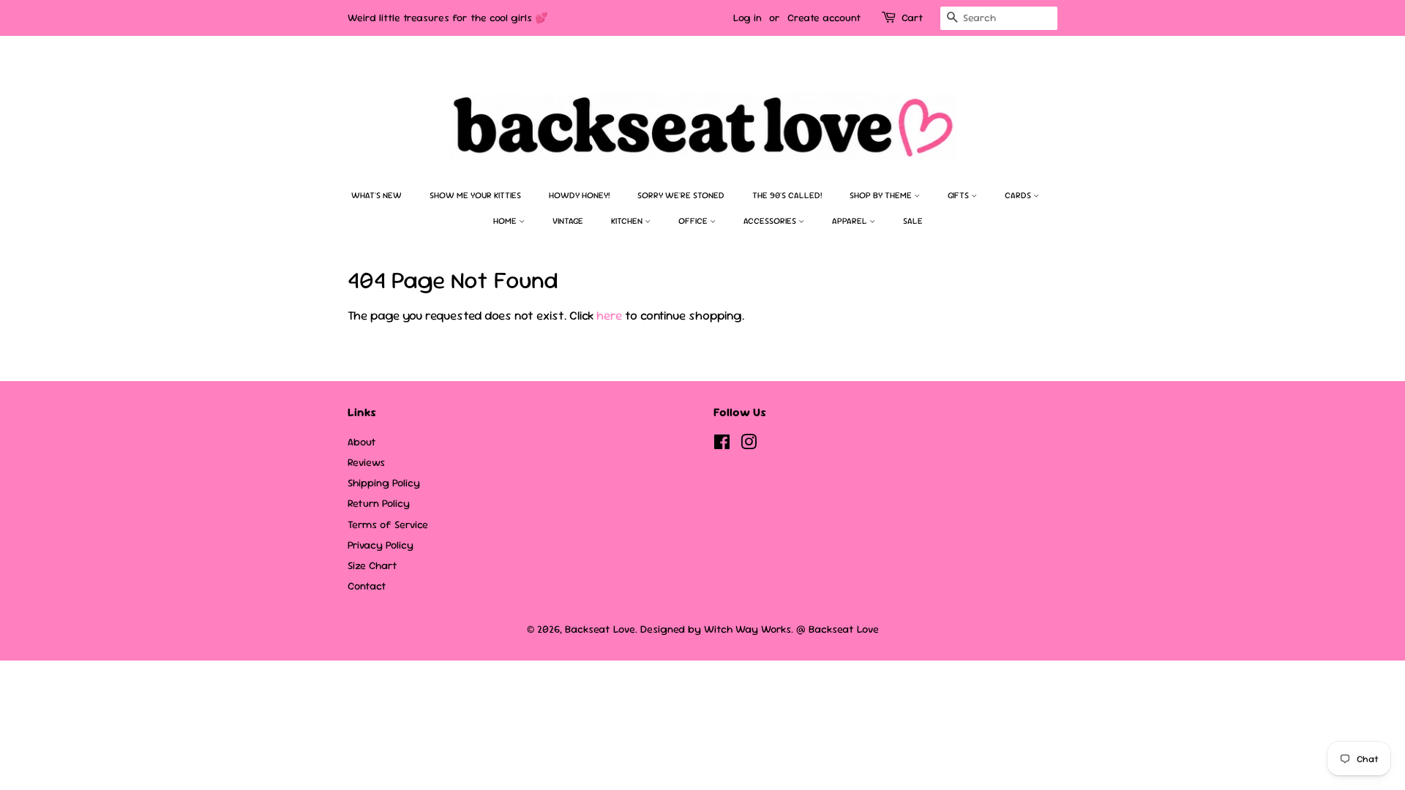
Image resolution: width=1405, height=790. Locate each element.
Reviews (366, 462)
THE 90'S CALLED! (787, 195)
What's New (376, 195)
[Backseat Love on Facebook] (721, 444)
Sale (913, 221)
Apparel (850, 221)
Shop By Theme (882, 195)
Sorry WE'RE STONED (680, 195)
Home (506, 221)
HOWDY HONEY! (579, 195)
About (362, 441)
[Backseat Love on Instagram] (749, 444)
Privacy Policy (380, 545)
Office (694, 221)
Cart (912, 17)
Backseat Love (600, 629)
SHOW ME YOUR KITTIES (475, 195)
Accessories (770, 221)
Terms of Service (388, 524)
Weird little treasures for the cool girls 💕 (447, 17)
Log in (747, 17)
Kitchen (628, 221)
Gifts (959, 195)
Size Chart (372, 565)
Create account (824, 17)
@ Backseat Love (837, 629)
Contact (367, 585)
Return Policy (379, 503)
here (609, 315)
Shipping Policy (384, 482)
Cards (1019, 195)
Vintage (567, 221)
